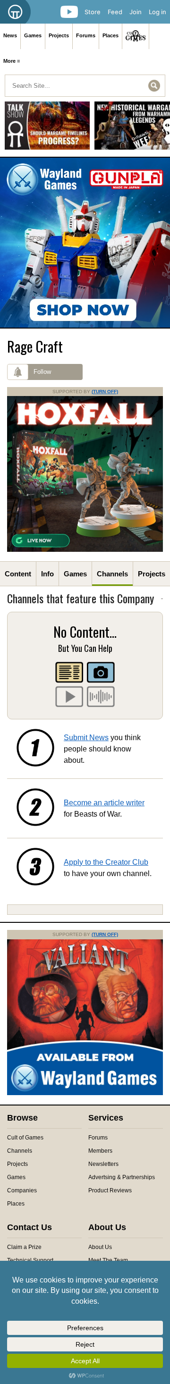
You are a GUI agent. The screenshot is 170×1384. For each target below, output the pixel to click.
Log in (157, 12)
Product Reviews (110, 1190)
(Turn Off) (105, 391)
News (10, 35)
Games (33, 35)
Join (135, 12)
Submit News (86, 738)
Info (47, 574)
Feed (115, 12)
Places (110, 35)
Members (100, 1151)
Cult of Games (25, 1137)
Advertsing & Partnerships (121, 1177)
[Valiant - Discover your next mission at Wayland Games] (85, 1093)
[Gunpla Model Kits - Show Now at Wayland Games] (85, 243)
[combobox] (85, 85)
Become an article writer (104, 803)
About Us (100, 1247)
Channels (112, 574)
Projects (59, 35)
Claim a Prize (24, 1247)
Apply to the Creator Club (106, 862)
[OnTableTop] (15, 12)
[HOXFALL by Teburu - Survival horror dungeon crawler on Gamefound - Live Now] (85, 550)
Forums (85, 35)
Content (18, 574)
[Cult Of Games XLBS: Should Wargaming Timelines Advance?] (47, 129)
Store (93, 12)
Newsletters (103, 1164)
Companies (22, 1190)
